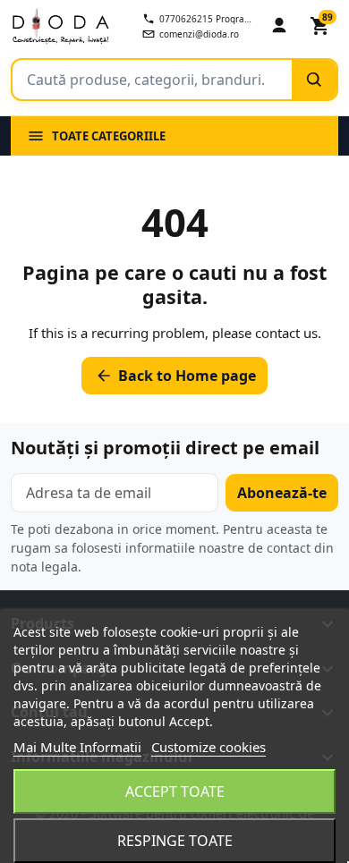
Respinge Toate (175, 840)
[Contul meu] (279, 26)
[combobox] (152, 79)
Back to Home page (175, 375)
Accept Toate (175, 791)
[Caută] (314, 79)
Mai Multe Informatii (77, 747)
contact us (286, 333)
